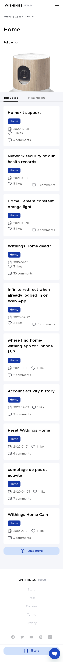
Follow (8, 42)
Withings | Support (13, 17)
